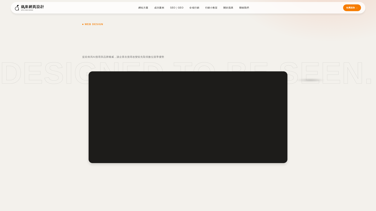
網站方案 (144, 8)
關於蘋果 (228, 8)
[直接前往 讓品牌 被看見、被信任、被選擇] (188, 118)
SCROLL (13, 135)
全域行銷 (194, 8)
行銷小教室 (211, 8)
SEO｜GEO (176, 8)
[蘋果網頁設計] (29, 8)
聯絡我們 (244, 8)
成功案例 (160, 8)
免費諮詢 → (352, 7)
